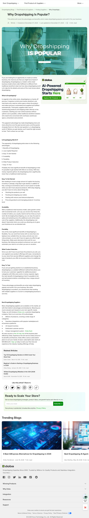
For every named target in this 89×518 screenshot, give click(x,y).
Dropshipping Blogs (8, 9)
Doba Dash (28, 331)
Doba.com (21, 312)
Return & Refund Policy (24, 513)
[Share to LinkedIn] (18, 387)
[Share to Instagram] (24, 387)
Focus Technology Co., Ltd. (40, 517)
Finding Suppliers (41, 9)
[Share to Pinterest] (30, 387)
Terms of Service (37, 513)
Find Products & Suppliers (25, 9)
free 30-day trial (19, 333)
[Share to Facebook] (6, 387)
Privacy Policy (41, 408)
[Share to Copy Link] (36, 387)
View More (6, 473)
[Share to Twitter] (12, 387)
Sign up (13, 342)
